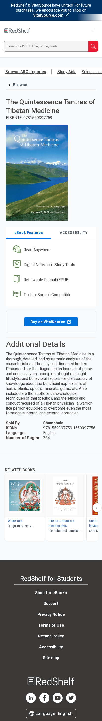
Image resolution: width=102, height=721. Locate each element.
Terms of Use (51, 625)
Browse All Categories (25, 71)
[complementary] (51, 498)
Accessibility (51, 647)
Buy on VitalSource (48, 322)
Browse (20, 84)
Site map (51, 657)
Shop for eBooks (51, 592)
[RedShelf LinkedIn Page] (31, 701)
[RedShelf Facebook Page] (44, 701)
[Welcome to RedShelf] (17, 31)
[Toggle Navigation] (93, 30)
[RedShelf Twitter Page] (71, 701)
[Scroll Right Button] (97, 507)
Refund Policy (51, 636)
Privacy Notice (51, 614)
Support (51, 603)
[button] (50, 250)
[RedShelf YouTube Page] (58, 701)
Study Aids (66, 71)
